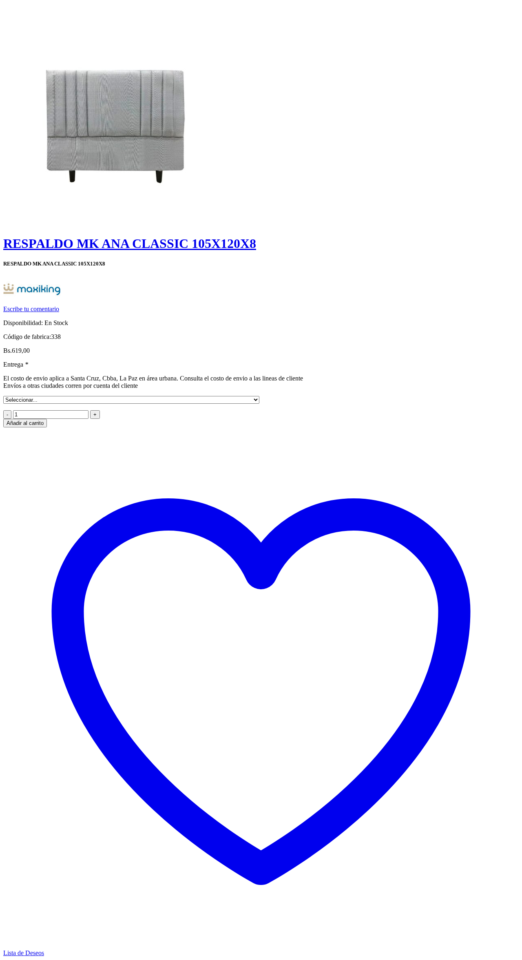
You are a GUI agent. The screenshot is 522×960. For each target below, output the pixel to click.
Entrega (15, 364)
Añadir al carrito (25, 423)
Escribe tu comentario (31, 308)
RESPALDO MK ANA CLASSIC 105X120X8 (129, 243)
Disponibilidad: (23, 322)
